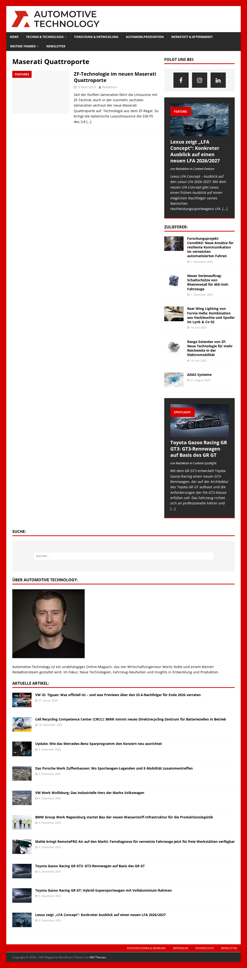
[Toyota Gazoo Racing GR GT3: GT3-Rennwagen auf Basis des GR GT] (199, 420)
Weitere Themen (23, 46)
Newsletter (55, 46)
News (14, 37)
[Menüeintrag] (181, 80)
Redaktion (109, 87)
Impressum (180, 948)
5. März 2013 (87, 87)
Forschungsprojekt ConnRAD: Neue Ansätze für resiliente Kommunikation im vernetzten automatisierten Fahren (210, 247)
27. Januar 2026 (48, 700)
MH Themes (98, 957)
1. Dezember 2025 (202, 261)
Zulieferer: (176, 227)
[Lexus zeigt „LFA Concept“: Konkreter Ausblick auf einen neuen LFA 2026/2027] (199, 119)
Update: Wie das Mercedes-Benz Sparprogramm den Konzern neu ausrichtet (98, 743)
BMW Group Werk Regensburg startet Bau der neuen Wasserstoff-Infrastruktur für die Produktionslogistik (124, 817)
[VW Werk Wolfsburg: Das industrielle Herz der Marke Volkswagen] (22, 798)
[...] (173, 508)
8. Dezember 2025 (50, 749)
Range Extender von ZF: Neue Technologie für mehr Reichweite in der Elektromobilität (210, 348)
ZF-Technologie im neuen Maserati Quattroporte (115, 77)
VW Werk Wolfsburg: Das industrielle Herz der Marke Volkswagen (89, 792)
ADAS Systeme (199, 374)
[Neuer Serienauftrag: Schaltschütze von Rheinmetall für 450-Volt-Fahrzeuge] (174, 281)
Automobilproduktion (145, 37)
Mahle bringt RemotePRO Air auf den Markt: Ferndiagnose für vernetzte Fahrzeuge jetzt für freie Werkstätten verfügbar (135, 841)
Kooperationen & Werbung (146, 948)
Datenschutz (204, 948)
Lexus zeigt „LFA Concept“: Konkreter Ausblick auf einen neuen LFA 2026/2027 (195, 151)
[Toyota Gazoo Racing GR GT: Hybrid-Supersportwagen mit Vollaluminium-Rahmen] (22, 895)
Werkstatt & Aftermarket (192, 37)
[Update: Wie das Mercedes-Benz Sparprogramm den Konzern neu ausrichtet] (22, 749)
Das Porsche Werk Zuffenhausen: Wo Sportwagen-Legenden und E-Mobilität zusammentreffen (114, 768)
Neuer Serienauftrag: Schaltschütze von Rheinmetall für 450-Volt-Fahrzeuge (208, 282)
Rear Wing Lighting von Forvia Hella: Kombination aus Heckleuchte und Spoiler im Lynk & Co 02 (211, 315)
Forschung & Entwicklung (96, 37)
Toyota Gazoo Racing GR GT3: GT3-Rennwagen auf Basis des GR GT (198, 448)
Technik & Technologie (45, 37)
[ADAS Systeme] (174, 379)
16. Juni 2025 (198, 327)
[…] (88, 121)
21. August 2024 (200, 380)
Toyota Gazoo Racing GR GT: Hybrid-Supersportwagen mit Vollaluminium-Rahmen (103, 890)
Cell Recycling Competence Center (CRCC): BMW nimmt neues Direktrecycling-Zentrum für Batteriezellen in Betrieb (130, 719)
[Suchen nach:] (123, 556)
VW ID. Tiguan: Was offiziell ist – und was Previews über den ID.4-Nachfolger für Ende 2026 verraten (118, 694)
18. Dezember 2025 (50, 725)
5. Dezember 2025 (50, 822)
